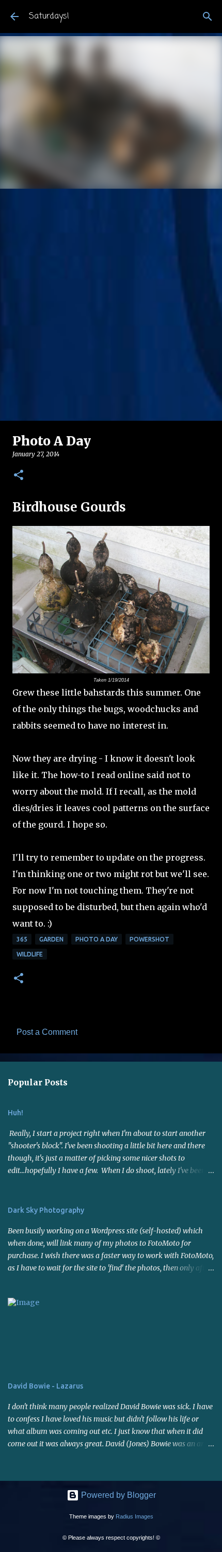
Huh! (15, 1113)
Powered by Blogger (117, 1495)
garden (51, 939)
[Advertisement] (111, 305)
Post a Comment (47, 1032)
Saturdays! (49, 16)
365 (22, 939)
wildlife (30, 954)
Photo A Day (96, 939)
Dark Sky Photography (46, 1210)
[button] (18, 476)
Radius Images (134, 1516)
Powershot (149, 939)
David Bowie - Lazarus (45, 1386)
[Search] (207, 16)
